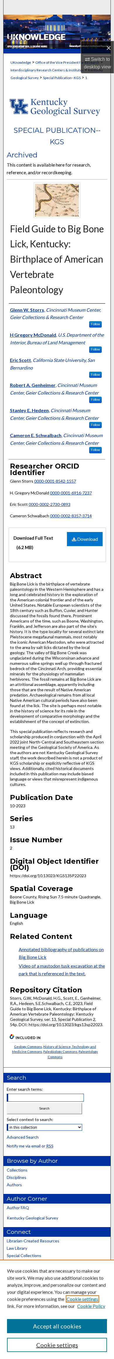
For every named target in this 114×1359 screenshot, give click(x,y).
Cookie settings (82, 1299)
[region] (57, 1309)
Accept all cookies (57, 1326)
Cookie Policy (91, 1306)
